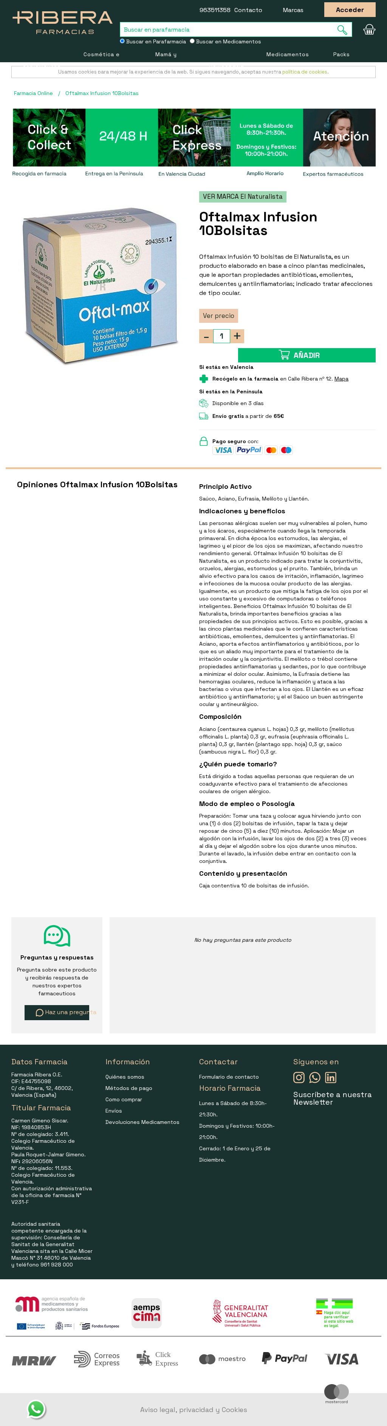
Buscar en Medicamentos (228, 41)
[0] (368, 29)
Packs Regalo (343, 64)
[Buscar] (344, 30)
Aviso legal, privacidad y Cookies (193, 1409)
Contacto (248, 10)
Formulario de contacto (229, 1076)
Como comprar (123, 1099)
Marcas (293, 10)
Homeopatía (226, 64)
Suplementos (42, 64)
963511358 (215, 10)
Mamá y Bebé (166, 64)
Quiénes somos (124, 1076)
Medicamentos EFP (287, 64)
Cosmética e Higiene (102, 64)
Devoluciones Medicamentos (142, 1122)
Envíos (113, 1110)
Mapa (341, 378)
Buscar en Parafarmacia (155, 41)
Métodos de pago (128, 1088)
